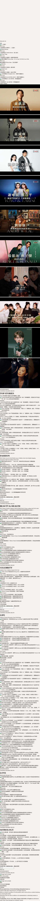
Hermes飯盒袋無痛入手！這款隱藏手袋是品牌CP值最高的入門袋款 (15, 706)
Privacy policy (3, 889)
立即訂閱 (2, 879)
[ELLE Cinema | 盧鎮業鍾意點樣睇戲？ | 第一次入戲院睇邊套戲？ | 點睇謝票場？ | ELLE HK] (20, 114)
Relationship (2, 775)
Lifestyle (2, 617)
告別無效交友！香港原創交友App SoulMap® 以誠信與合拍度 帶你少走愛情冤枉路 (19, 623)
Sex (10, 775)
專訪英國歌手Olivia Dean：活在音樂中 (9, 62)
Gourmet (6, 617)
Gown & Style (8, 458)
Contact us (27, 889)
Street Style (16, 459)
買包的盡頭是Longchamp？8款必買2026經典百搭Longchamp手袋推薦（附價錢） (18, 754)
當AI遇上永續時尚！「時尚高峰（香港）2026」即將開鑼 (13, 474)
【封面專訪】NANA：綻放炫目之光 (8, 583)
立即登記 (2, 887)
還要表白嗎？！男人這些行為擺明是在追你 (10, 789)
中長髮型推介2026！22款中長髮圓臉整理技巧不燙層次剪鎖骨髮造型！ (16, 744)
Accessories (2, 431)
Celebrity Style (3, 411)
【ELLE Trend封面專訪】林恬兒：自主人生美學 (11, 589)
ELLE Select (2, 458)
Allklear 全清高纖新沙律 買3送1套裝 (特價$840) (11, 562)
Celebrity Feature (10, 570)
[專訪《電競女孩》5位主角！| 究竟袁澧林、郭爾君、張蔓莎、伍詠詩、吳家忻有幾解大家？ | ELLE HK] (20, 326)
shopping (33, 458)
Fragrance (12, 508)
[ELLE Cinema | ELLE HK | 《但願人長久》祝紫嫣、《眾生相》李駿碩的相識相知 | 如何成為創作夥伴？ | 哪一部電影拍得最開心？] (20, 174)
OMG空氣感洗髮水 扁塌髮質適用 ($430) (9, 558)
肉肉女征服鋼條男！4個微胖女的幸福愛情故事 (11, 794)
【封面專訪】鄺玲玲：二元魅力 (7, 47)
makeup (29, 508)
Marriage (7, 775)
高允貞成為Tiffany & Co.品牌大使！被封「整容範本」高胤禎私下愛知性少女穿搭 (19, 479)
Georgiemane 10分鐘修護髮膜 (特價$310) (9, 555)
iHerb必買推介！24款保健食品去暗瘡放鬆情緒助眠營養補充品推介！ (16, 513)
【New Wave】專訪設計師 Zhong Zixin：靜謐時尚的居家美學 (14, 575)
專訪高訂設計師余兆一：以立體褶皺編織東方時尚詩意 (13, 492)
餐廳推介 (15, 395)
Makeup (1, 532)
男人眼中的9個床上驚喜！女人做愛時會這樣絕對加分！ (13, 799)
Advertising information (19, 889)
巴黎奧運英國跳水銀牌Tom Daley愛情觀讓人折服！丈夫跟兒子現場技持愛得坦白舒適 (20, 781)
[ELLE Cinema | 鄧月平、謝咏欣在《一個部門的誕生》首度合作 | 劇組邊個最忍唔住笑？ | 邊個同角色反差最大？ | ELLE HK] (20, 205)
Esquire (30, 898)
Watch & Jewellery (9, 459)
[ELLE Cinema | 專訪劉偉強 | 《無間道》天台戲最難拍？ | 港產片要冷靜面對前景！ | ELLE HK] (20, 235)
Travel (1, 395)
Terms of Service (10, 889)
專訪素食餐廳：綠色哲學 (6, 657)
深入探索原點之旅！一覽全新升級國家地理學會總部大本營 (14, 643)
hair (32, 508)
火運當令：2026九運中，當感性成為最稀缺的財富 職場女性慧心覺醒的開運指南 (19, 843)
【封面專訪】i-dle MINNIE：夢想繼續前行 (10, 82)
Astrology (2, 833)
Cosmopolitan (3, 898)
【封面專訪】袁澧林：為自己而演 (8, 72)
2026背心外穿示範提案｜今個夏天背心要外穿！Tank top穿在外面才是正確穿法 (18, 702)
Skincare (2, 526)
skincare (16, 508)
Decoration (10, 617)
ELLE (8, 898)
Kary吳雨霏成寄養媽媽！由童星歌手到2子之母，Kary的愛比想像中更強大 (17, 741)
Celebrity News (3, 570)
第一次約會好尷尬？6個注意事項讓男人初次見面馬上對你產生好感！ (16, 804)
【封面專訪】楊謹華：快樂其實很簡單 (9, 57)
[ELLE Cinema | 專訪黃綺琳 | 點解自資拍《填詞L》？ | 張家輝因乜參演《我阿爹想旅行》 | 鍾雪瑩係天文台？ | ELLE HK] (20, 144)
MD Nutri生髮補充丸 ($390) (6, 548)
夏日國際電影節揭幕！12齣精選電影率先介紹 (10, 601)
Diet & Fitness (24, 508)
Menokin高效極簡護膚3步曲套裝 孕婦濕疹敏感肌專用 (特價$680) (15, 552)
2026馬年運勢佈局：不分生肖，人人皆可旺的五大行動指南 (14, 861)
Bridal (13, 458)
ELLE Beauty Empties (5, 508)
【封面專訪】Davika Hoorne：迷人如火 (9, 52)
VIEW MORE (3, 493)
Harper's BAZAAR (21, 898)
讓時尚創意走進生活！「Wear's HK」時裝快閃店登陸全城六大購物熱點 (16, 464)
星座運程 (5, 395)
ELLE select (36, 508)
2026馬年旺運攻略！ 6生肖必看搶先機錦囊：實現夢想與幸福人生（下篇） (17, 848)
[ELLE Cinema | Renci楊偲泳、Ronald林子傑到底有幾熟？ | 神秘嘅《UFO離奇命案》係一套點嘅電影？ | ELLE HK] (20, 266)
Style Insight (3, 423)
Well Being (18, 617)
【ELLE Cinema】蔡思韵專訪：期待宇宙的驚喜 (11, 594)
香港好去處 (10, 395)
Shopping (2, 400)
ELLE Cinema (3, 593)
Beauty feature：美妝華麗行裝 (7, 534)
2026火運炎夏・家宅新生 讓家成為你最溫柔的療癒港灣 (13, 835)
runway (16, 458)
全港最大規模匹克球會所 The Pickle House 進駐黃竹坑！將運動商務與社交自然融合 (19, 636)
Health (19, 508)
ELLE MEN (13, 898)
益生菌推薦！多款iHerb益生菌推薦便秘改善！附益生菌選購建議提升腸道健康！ (19, 521)
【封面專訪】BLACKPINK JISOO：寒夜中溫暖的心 (12, 77)
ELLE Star (2, 46)
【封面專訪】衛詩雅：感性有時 (7, 67)
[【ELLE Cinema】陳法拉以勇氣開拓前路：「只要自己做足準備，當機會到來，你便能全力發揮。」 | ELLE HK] (20, 387)
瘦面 (18, 395)
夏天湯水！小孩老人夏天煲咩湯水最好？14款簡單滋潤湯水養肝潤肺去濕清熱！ (18, 767)
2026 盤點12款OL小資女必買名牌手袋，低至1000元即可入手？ (14, 764)
